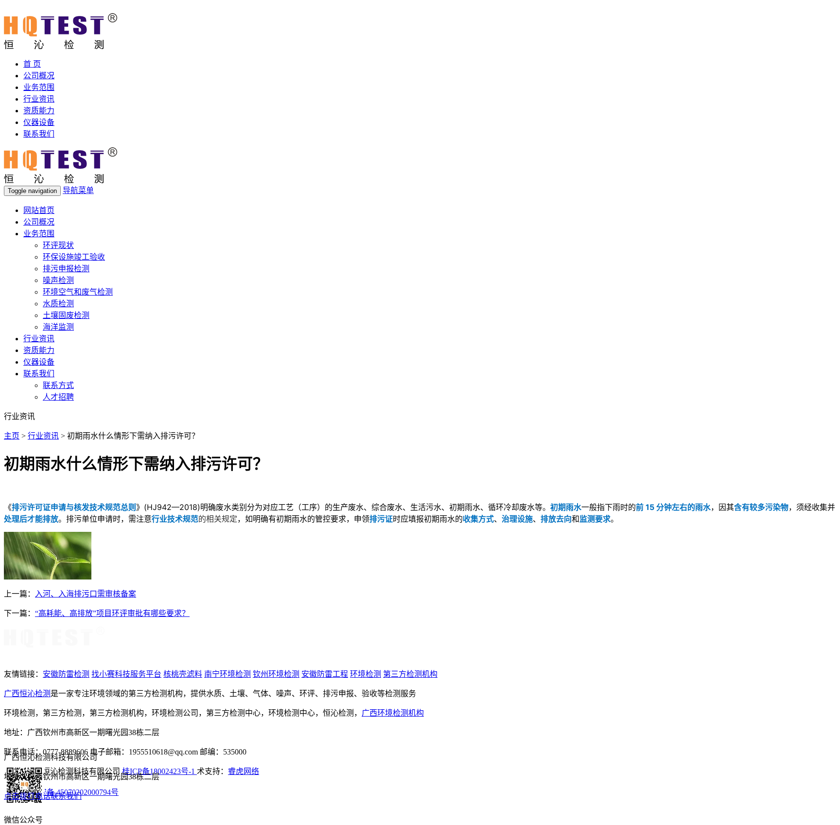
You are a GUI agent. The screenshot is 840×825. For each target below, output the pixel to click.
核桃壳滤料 (182, 674)
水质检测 (58, 303)
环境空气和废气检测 (78, 292)
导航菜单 (78, 190)
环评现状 (58, 245)
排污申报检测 (66, 268)
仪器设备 (38, 122)
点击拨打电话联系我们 (43, 796)
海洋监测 (58, 327)
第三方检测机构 (410, 674)
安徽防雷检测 (66, 674)
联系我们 (38, 134)
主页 (11, 436)
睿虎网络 (243, 771)
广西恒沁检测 (27, 693)
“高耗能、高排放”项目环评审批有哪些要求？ (112, 613)
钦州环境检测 (276, 674)
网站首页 (38, 210)
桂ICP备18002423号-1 (159, 771)
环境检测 (365, 674)
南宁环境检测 (227, 674)
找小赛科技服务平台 (126, 674)
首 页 (32, 64)
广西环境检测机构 (393, 713)
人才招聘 (58, 397)
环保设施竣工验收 (74, 257)
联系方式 (58, 385)
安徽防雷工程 (324, 674)
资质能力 (38, 110)
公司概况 (38, 75)
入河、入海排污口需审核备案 (85, 594)
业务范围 (38, 87)
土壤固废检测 (66, 315)
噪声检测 (58, 280)
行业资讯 (38, 99)
